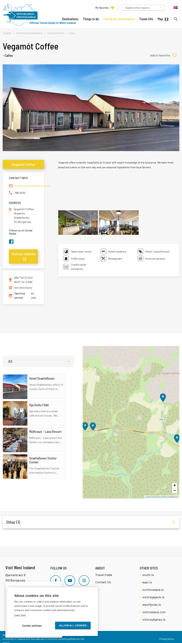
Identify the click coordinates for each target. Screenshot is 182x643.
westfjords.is (151, 604)
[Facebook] (55, 580)
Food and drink (55, 33)
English (7, 33)
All (10, 361)
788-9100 (19, 192)
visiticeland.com (154, 612)
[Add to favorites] (164, 55)
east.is (147, 582)
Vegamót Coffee (23, 164)
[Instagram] (84, 580)
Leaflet (148, 497)
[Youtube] (70, 580)
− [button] (174, 490)
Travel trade (103, 575)
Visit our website (23, 254)
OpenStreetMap (160, 497)
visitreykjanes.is (153, 619)
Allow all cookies (73, 625)
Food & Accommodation (29, 33)
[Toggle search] (175, 19)
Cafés (71, 33)
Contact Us (103, 582)
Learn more (20, 615)
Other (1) (13, 522)
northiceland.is (153, 590)
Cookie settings (32, 625)
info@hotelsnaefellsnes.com (32, 185)
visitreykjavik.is (153, 597)
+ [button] (174, 485)
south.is (148, 575)
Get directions (23, 287)
